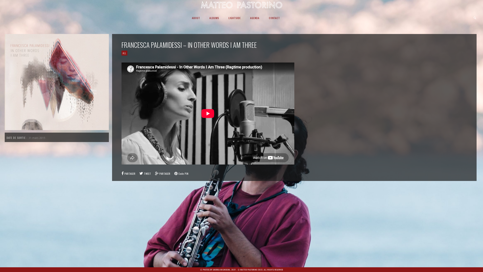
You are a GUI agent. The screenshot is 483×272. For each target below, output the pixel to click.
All (124, 53)
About (196, 18)
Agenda (254, 18)
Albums (214, 18)
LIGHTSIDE (234, 18)
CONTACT (274, 18)
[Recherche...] (475, 18)
